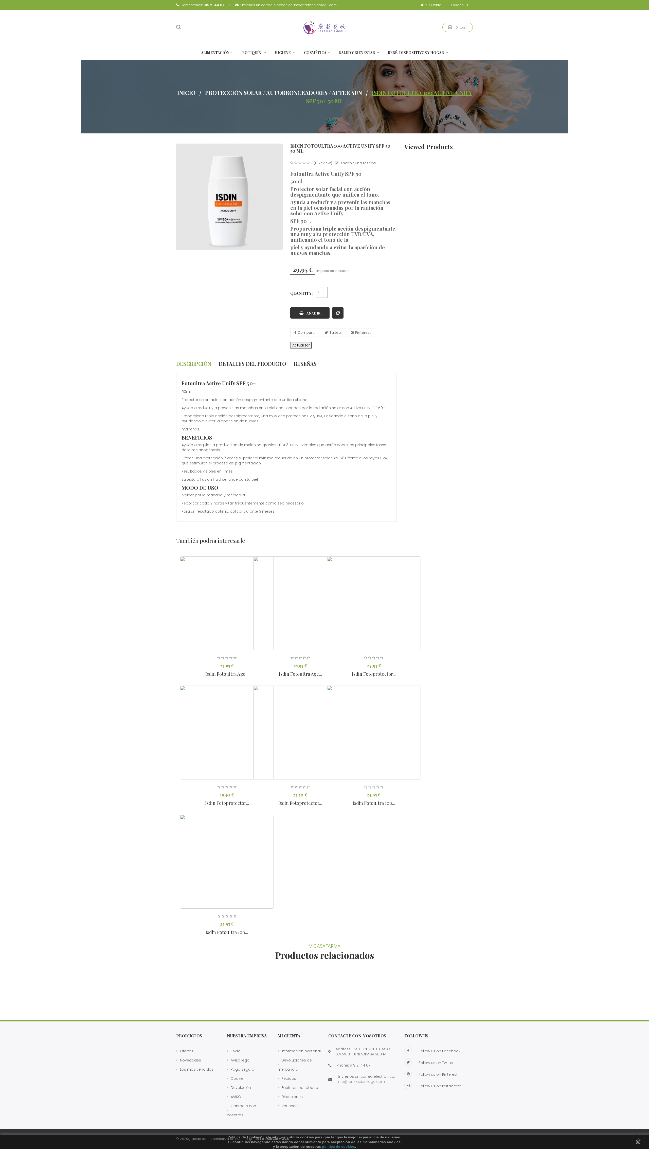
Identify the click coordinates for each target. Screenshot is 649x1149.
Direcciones (292, 1096)
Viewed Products (428, 147)
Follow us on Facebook (439, 1051)
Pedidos (288, 1078)
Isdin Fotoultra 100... (374, 803)
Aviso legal (240, 1060)
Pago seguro (242, 1069)
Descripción (193, 363)
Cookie (237, 1078)
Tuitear (335, 332)
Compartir (307, 332)
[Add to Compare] (338, 313)
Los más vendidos (196, 1069)
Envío (236, 1051)
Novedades (190, 1060)
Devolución (241, 1087)
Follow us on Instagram (440, 1086)
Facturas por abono (299, 1087)
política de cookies (338, 1146)
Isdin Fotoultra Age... (226, 674)
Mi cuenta (289, 1035)
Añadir (314, 313)
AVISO (236, 1096)
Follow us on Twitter (436, 1062)
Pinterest (363, 332)
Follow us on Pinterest (438, 1074)
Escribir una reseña (358, 163)
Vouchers (290, 1105)
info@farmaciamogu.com (315, 5)
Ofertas (186, 1051)
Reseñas (305, 363)
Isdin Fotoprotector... (374, 674)
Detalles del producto (252, 363)
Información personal (301, 1051)
